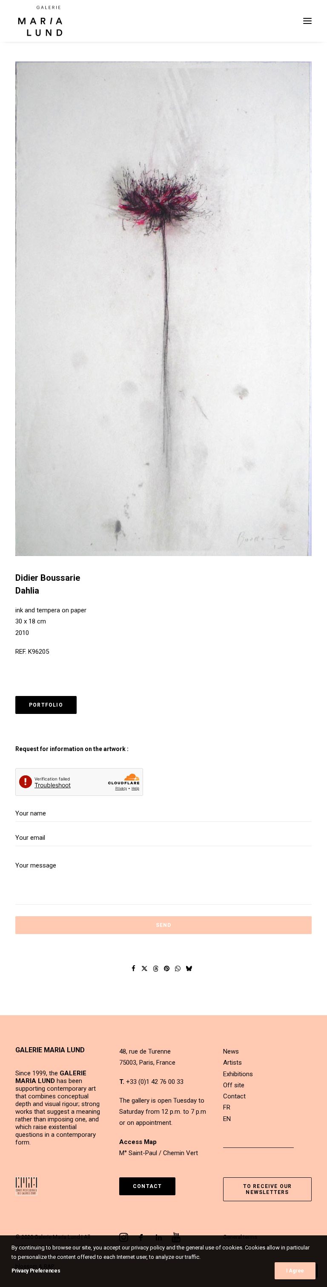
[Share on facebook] (134, 969)
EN (227, 1119)
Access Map (138, 1142)
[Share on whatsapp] (178, 969)
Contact (234, 1096)
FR (226, 1107)
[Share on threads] (156, 969)
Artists (232, 1062)
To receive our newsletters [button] (268, 1189)
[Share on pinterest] (167, 969)
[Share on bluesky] (189, 969)
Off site (233, 1085)
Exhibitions (238, 1074)
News (231, 1051)
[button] (307, 21)
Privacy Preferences (35, 1271)
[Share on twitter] (145, 969)
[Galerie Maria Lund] (40, 21)
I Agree (295, 1271)
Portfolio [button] (46, 705)
